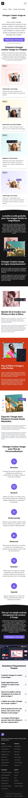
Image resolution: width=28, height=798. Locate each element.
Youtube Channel (18, 786)
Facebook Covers (5, 751)
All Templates (4, 788)
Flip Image (16, 754)
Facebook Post (5, 780)
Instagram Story (5, 754)
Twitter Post (4, 757)
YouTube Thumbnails (6, 746)
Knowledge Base (18, 783)
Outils (9, 9)
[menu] (25, 3)
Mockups (16, 772)
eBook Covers (4, 759)
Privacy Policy (8, 796)
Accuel (4, 9)
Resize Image (17, 757)
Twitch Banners (5, 749)
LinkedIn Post (4, 783)
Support (16, 780)
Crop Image (17, 759)
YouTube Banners (5, 775)
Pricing (16, 775)
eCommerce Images (6, 786)
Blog (15, 778)
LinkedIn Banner (5, 762)
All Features (17, 765)
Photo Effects (17, 746)
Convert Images (18, 762)
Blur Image (16, 751)
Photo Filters (17, 749)
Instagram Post (4, 778)
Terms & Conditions (18, 796)
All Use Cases (4, 765)
